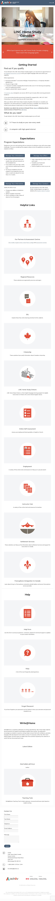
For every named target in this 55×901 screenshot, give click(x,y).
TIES (9, 242)
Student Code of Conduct (43, 191)
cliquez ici (36, 108)
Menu (50, 2)
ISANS (13, 242)
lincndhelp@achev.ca (13, 868)
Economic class (9, 93)
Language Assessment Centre (12, 73)
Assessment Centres (41, 242)
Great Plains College (28, 242)
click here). (24, 109)
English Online (19, 242)
